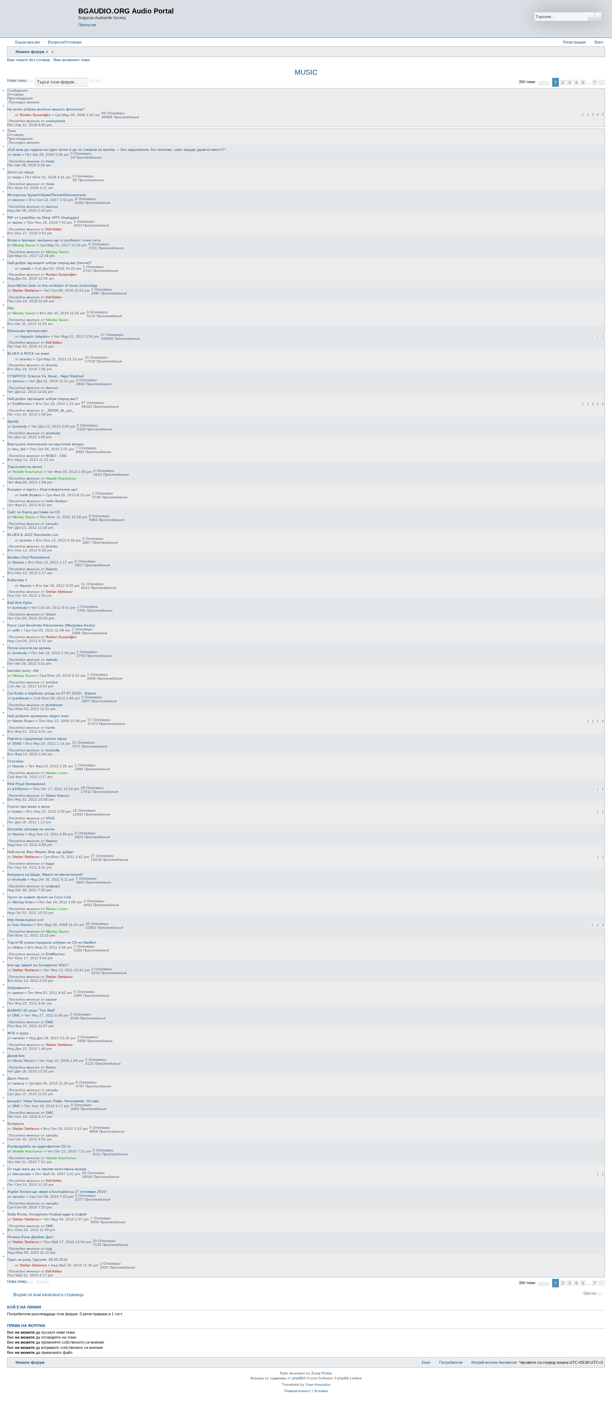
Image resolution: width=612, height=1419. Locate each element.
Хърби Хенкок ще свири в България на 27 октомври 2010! (57, 1192)
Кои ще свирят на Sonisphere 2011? (38, 965)
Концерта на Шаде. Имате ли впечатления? (45, 874)
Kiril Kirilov (54, 229)
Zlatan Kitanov (57, 795)
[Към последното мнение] (68, 121)
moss (16, 154)
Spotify (13, 421)
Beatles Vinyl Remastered (28, 557)
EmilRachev (22, 404)
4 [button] (576, 82)
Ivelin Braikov (30, 495)
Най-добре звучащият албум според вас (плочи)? (49, 263)
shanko (26, 359)
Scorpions (15, 1124)
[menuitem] (61, 42)
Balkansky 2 (17, 580)
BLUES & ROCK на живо (28, 353)
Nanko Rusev (23, 721)
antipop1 (53, 886)
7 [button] (595, 82)
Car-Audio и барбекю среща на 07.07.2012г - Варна (51, 693)
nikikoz (17, 947)
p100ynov (20, 789)
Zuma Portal (321, 1373)
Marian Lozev (57, 773)
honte (50, 727)
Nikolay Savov (23, 245)
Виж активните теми (71, 60)
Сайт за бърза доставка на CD (33, 512)
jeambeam (20, 698)
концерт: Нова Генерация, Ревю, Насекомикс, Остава (53, 1101)
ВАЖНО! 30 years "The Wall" (31, 1010)
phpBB (298, 1378)
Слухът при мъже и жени (28, 806)
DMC (16, 1015)
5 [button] (583, 82)
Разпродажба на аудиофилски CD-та (39, 1146)
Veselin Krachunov (27, 472)
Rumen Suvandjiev (35, 115)
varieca (18, 1083)
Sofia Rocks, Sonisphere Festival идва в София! (47, 1214)
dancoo (18, 200)
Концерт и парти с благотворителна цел (42, 489)
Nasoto (18, 562)
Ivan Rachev (22, 925)
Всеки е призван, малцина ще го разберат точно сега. (54, 240)
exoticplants (55, 121)
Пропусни (87, 25)
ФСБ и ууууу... (19, 1033)
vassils (25, 268)
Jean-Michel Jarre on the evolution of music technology (52, 285)
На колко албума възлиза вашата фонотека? (46, 109)
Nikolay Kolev (23, 902)
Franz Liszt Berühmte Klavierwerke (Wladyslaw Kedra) (51, 625)
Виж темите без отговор (28, 60)
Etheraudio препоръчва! (27, 331)
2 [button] (563, 82)
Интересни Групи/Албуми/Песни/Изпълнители (46, 195)
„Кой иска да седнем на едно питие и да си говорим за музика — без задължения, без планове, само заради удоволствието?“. (117, 149)
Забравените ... (20, 988)
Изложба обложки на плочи (31, 829)
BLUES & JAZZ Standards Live (32, 535)
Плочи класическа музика (29, 648)
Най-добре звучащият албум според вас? (42, 399)
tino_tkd (19, 449)
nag (49, 1249)
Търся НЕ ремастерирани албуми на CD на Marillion (51, 942)
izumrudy (19, 426)
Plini (10, 308)
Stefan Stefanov (25, 290)
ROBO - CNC (56, 456)
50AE (17, 743)
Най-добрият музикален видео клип (37, 716)
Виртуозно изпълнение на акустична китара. (46, 444)
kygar (50, 863)
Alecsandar (21, 1174)
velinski (51, 660)
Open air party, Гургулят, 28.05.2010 (37, 1259)
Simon (51, 614)
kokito (17, 811)
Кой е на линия (24, 1307)
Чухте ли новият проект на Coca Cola (39, 897)
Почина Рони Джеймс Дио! (30, 1237)
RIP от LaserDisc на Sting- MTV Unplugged (43, 217)
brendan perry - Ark (23, 671)
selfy (16, 630)
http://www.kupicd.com (25, 920)
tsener (17, 222)
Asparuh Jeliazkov (35, 336)
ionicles (52, 682)
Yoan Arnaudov (317, 1384)
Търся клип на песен (24, 467)
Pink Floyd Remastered (26, 784)
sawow (17, 993)
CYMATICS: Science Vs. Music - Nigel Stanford (45, 376)
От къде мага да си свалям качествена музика (46, 1169)
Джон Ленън (18, 1078)
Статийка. (15, 761)
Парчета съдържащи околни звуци (37, 738)
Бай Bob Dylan (19, 603)
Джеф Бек (15, 1056)
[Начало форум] (43, 19)
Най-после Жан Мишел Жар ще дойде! (40, 852)
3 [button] (569, 82)
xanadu (52, 524)
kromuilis (53, 750)
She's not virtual (20, 172)
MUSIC (306, 72)
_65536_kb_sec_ (60, 410)
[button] (543, 83)
